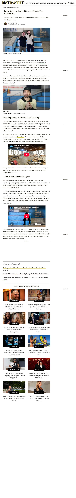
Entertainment (28, 3)
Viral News (9, 7)
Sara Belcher (13, 23)
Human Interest (55, 3)
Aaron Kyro (20, 137)
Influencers (47, 3)
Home (4, 7)
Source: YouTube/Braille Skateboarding (14, 113)
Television (36, 3)
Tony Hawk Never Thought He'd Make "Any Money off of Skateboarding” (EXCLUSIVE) (26, 274)
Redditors (14, 180)
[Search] (68, 3)
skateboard (42, 63)
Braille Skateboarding (34, 60)
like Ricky (19, 141)
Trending (41, 3)
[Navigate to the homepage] (13, 2)
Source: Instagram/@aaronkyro (12, 53)
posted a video (7, 193)
